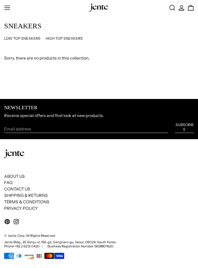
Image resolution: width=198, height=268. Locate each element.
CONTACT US (17, 188)
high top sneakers (64, 38)
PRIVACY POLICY (21, 208)
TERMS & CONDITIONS (26, 201)
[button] (172, 7)
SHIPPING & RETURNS (26, 195)
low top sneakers (22, 38)
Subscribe (184, 127)
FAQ (8, 182)
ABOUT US (14, 176)
